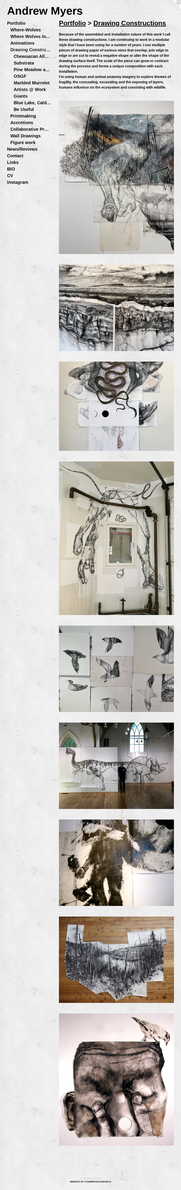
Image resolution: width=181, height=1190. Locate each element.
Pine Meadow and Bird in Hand (32, 69)
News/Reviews (22, 149)
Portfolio (16, 23)
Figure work (23, 142)
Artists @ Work (30, 89)
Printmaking (23, 116)
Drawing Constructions (30, 49)
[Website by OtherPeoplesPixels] (172, 9)
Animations (22, 43)
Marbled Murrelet (32, 82)
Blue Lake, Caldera (32, 102)
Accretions (21, 122)
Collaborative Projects (30, 129)
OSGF (20, 76)
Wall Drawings (25, 135)
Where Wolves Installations (30, 36)
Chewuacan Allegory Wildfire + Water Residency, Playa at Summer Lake (32, 56)
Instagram (17, 182)
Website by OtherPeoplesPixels (90, 1182)
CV (10, 175)
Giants (21, 96)
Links (13, 162)
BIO (11, 169)
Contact (15, 155)
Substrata (24, 63)
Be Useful (24, 109)
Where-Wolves (25, 29)
